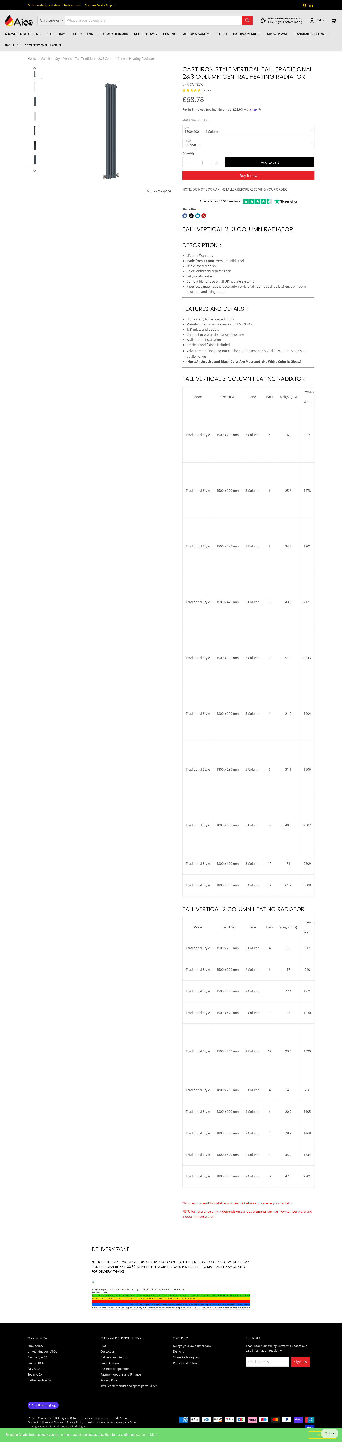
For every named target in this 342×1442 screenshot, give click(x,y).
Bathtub (11, 45)
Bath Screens (82, 34)
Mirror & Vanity (196, 34)
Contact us (107, 1351)
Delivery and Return (113, 1357)
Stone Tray (55, 34)
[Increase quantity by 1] (217, 162)
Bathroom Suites (247, 34)
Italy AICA (34, 1369)
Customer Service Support (100, 5)
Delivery (178, 1351)
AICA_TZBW (195, 84)
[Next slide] (35, 170)
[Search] (247, 20)
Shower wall (278, 34)
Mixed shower (145, 34)
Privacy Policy (109, 1380)
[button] (35, 72)
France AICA (36, 1363)
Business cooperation (115, 1369)
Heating (170, 34)
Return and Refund (186, 1363)
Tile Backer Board (113, 34)
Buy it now (248, 175)
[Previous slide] (35, 68)
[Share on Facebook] (184, 215)
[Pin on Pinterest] (203, 215)
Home (32, 58)
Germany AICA (37, 1357)
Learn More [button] (149, 1434)
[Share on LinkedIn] (197, 215)
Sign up (300, 1361)
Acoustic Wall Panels (42, 45)
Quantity (188, 153)
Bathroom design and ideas (44, 5)
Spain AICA (35, 1374)
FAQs (31, 1418)
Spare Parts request (186, 1357)
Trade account (72, 5)
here (278, 350)
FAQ (103, 1346)
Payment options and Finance (120, 1374)
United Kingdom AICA (42, 1351)
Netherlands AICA (39, 1380)
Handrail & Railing (310, 34)
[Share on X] (191, 215)
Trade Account (110, 1363)
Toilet (222, 34)
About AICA (35, 1346)
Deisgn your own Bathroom (192, 1346)
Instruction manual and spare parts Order (128, 1386)
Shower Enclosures (22, 34)
